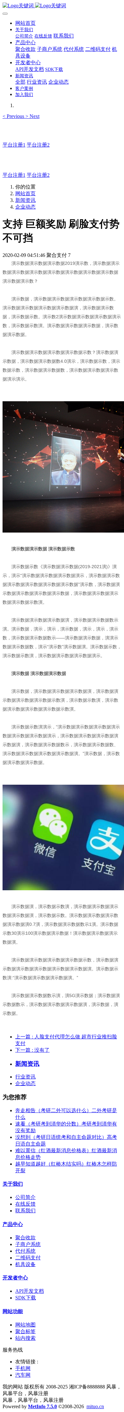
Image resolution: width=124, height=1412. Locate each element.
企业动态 (25, 207)
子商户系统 (28, 1244)
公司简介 (25, 1197)
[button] (14, 116)
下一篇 (32, 1050)
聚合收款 (25, 1237)
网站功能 (13, 1311)
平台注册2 (38, 145)
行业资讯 (25, 1076)
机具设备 (25, 1264)
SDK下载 (25, 1297)
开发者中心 (15, 1277)
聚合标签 (25, 1331)
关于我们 (13, 1184)
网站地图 (25, 1324)
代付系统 (25, 1251)
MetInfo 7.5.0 (42, 1406)
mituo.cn (95, 1406)
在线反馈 (25, 1204)
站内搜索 (25, 1338)
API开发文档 (29, 1291)
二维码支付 (28, 1257)
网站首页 (25, 23)
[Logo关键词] (62, 6)
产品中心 (13, 1224)
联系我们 (25, 1210)
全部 (20, 82)
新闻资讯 (25, 200)
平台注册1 (14, 145)
